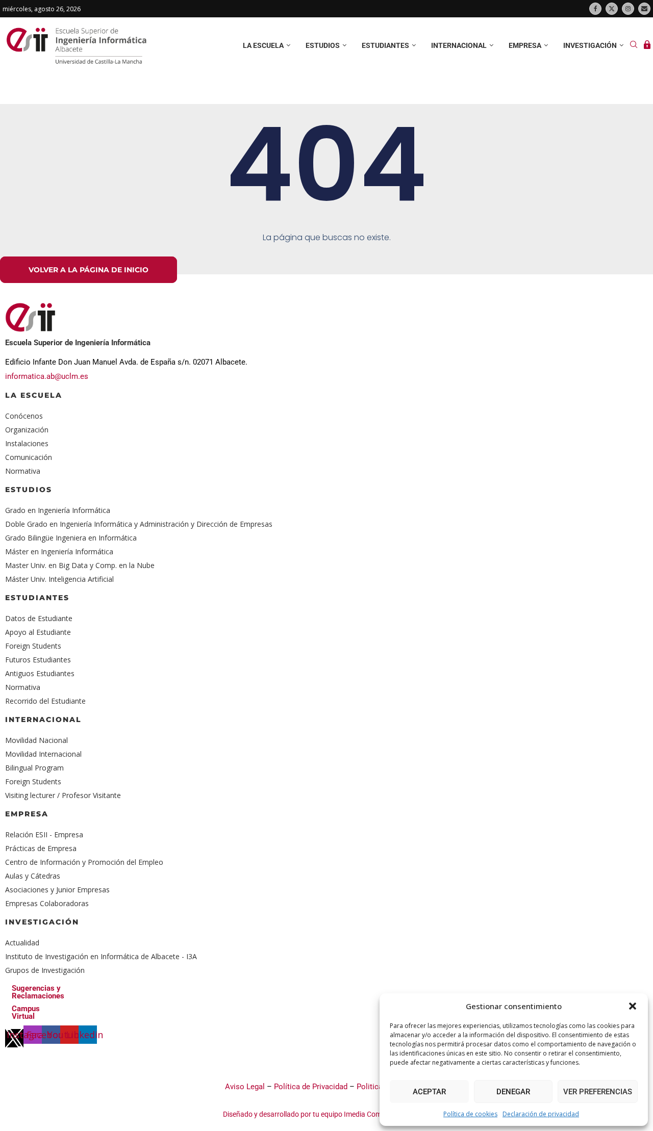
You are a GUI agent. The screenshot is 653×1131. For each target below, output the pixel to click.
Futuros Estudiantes (38, 659)
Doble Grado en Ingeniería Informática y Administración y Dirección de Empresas (138, 524)
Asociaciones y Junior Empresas (57, 889)
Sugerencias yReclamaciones (38, 992)
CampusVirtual (26, 1012)
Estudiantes (385, 45)
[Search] (634, 45)
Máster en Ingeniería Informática (59, 551)
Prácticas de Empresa (41, 848)
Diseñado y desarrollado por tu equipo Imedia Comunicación (318, 1114)
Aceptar (429, 1091)
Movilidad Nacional (36, 740)
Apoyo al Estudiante (38, 632)
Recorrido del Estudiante (45, 701)
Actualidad (22, 942)
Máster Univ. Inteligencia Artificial (59, 579)
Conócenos (24, 416)
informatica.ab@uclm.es (46, 376)
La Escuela (33, 395)
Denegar (513, 1091)
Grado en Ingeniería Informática (57, 510)
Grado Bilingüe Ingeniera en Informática (71, 537)
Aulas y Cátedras (32, 875)
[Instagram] (628, 9)
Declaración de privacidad (541, 1114)
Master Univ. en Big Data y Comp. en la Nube (80, 565)
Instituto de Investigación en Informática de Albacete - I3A (101, 956)
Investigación (590, 45)
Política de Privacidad (310, 1086)
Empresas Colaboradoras (47, 903)
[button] (632, 1006)
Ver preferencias (597, 1091)
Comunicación (28, 457)
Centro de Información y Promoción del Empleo (84, 862)
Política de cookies (470, 1114)
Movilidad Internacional (43, 754)
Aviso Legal (245, 1086)
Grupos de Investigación (45, 970)
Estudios (323, 45)
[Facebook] (595, 9)
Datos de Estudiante (38, 618)
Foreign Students (33, 645)
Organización (26, 429)
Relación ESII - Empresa (44, 834)
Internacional (459, 45)
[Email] (644, 9)
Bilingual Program (34, 767)
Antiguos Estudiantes (39, 673)
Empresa (525, 45)
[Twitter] (612, 9)
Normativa (22, 471)
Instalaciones (26, 443)
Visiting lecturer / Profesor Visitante (63, 795)
